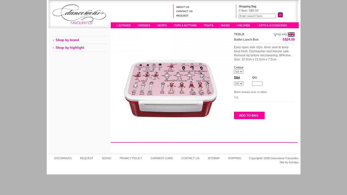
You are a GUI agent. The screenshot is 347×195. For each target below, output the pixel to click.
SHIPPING (234, 158)
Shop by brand (67, 40)
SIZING (106, 158)
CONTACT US (190, 158)
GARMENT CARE (162, 158)
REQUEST (86, 158)
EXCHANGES (63, 158)
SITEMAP (214, 158)
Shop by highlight (70, 48)
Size (237, 77)
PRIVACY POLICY (131, 158)
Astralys (294, 162)
